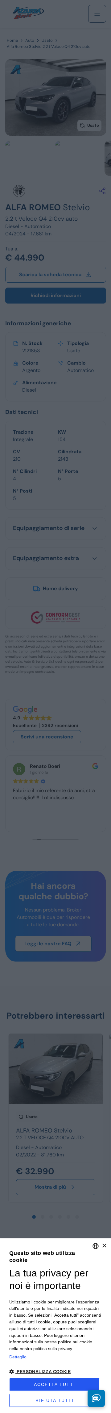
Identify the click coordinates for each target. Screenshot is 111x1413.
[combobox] (95, 1246)
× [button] (104, 1246)
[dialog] (55, 1325)
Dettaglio (18, 1356)
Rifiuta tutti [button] (54, 1400)
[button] (55, 1372)
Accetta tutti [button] (54, 1384)
